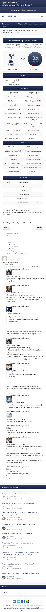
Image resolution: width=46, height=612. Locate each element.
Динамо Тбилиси (30, 223)
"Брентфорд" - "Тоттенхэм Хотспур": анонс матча (17, 543)
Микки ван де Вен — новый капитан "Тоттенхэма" (18, 564)
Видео (9, 223)
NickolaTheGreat (7, 30)
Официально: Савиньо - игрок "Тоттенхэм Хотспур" (18, 503)
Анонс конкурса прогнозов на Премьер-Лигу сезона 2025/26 (21, 573)
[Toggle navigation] (42, 16)
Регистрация (10, 238)
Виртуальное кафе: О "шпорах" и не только (15, 494)
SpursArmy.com (9, 2)
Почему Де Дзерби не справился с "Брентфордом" (18, 534)
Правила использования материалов (24, 608)
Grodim (4, 592)
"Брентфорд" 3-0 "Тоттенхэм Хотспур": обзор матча (18, 524)
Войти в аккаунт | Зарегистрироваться (23, 10)
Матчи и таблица (9, 16)
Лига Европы (17, 223)
